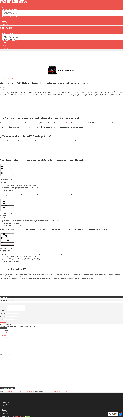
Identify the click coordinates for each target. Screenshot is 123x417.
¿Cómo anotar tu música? (11, 13)
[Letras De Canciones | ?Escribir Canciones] (13, 3)
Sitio (1, 319)
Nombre (3, 313)
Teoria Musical (30, 391)
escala (65, 123)
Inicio (3, 32)
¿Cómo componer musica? (9, 33)
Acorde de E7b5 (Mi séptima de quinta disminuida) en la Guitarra (17, 324)
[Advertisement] (17, 7)
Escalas (47, 391)
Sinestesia (57, 391)
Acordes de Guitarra (7, 78)
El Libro (4, 407)
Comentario (3, 310)
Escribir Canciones (19, 416)
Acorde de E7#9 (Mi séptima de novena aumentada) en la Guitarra (18, 326)
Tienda (4, 18)
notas (4, 92)
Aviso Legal (5, 404)
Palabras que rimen (66, 391)
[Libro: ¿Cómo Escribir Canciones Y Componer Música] (61, 75)
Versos (51, 391)
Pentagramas (22, 391)
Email (2, 316)
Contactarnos (5, 402)
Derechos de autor (9, 15)
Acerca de (4, 405)
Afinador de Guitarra (11, 391)
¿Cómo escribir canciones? (9, 16)
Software (6, 10)
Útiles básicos (8, 12)
